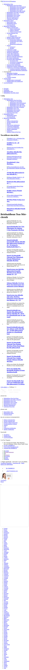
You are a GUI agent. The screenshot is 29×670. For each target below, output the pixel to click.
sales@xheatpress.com (12, 471)
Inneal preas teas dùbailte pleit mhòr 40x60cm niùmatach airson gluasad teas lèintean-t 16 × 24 (15, 297)
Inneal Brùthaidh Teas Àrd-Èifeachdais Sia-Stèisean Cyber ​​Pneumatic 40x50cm (15, 228)
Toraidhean (6, 90)
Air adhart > (5, 387)
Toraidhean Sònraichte (6, 463)
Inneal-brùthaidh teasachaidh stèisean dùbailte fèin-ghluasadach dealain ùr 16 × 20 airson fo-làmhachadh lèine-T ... (16, 243)
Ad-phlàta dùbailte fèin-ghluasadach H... (14, 152)
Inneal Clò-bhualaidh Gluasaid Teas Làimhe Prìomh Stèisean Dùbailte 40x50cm (15, 359)
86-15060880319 (10, 468)
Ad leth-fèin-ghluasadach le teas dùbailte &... (15, 173)
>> (8, 387)
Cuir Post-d (3, 480)
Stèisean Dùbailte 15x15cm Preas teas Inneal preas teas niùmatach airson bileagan (15, 284)
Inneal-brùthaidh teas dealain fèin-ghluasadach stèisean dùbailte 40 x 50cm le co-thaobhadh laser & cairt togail (16, 313)
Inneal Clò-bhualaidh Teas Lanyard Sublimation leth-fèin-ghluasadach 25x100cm (16, 382)
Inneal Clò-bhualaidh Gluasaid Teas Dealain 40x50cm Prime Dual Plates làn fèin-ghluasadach (15, 345)
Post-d (2, 481)
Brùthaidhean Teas (8, 91)
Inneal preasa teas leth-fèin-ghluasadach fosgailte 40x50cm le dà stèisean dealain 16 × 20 (15, 271)
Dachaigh (6, 88)
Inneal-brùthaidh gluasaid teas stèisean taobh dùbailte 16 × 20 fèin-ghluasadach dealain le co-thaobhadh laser (15, 330)
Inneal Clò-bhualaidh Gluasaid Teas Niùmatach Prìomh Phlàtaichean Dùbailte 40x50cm (15, 258)
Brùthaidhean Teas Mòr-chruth (11, 92)
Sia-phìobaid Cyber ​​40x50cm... (13, 163)
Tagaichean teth (16, 463)
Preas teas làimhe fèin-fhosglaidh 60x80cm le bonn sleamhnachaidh (16, 370)
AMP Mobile (9, 464)
